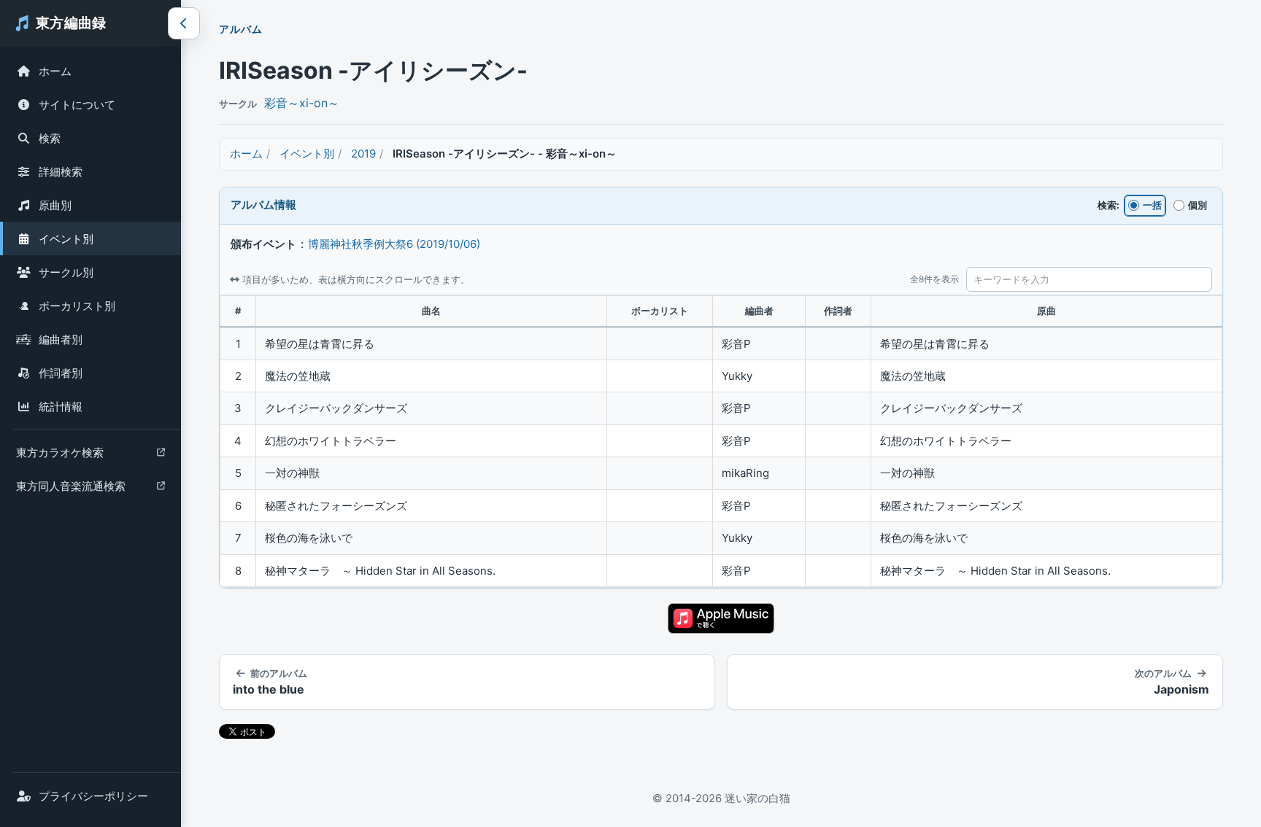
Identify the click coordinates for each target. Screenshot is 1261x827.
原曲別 (55, 205)
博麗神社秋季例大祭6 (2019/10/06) (394, 244)
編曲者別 (60, 339)
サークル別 (66, 272)
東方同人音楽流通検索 (70, 489)
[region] (721, 441)
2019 (363, 153)
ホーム (55, 71)
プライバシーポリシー (93, 796)
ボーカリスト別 (77, 306)
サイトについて (77, 105)
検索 (50, 138)
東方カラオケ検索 (59, 456)
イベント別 (66, 239)
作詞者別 (60, 373)
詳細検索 (60, 172)
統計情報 (60, 407)
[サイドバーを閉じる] (184, 23)
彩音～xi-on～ (301, 103)
